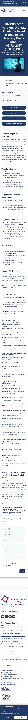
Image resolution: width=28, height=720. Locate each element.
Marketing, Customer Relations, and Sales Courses (13, 630)
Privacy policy (17, 713)
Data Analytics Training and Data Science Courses (13, 636)
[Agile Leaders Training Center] (8, 9)
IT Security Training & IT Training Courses (11, 657)
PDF (14, 118)
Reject (7, 717)
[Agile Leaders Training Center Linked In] (6, 616)
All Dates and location (14, 123)
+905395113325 (7, 676)
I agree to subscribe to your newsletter (12, 564)
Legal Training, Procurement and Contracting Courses (14, 659)
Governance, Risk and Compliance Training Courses (13, 643)
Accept (20, 717)
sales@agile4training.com (9, 1)
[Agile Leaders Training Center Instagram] (13, 616)
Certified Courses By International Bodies (11, 633)
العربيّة (24, 2)
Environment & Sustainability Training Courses (12, 638)
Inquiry (14, 113)
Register (14, 107)
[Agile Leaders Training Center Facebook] (10, 616)
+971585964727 (7, 672)
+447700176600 (7, 682)
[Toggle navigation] (24, 9)
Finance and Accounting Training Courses (11, 641)
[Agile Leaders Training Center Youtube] (2, 616)
